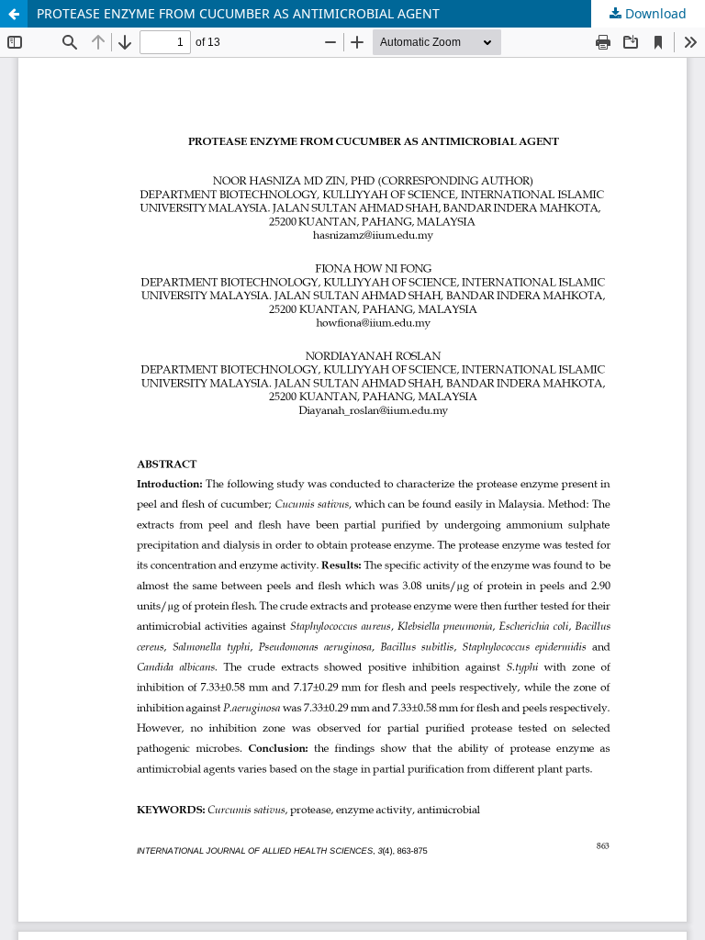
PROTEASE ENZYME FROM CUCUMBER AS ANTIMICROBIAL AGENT (238, 13)
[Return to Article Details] (14, 14)
